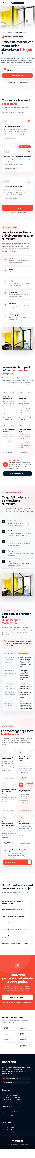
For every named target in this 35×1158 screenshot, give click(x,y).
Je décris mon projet (16, 474)
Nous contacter (10, 1115)
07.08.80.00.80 (10, 1082)
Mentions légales (11, 1111)
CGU (5, 1113)
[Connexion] (32, 3)
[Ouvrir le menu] (3, 3)
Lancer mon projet (16, 208)
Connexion (8, 1129)
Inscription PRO (10, 1127)
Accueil (3, 32)
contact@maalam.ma (12, 1078)
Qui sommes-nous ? (11, 1095)
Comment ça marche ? (12, 1097)
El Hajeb (10, 32)
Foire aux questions (12, 1099)
